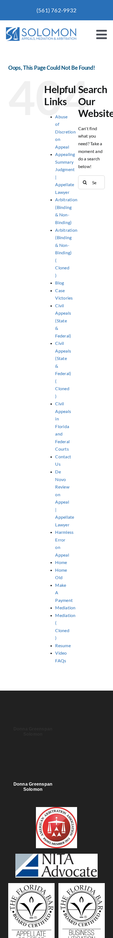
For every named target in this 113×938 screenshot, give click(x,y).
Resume (62, 645)
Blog (59, 282)
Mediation (65, 607)
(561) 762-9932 (56, 10)
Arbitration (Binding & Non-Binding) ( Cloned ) (66, 252)
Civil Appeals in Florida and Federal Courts (63, 426)
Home (61, 562)
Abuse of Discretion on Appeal (65, 131)
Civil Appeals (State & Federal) (63, 320)
